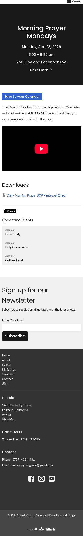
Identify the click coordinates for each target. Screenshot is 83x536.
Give (5, 383)
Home (6, 355)
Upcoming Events (17, 220)
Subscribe (15, 336)
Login (72, 515)
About (6, 360)
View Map (8, 419)
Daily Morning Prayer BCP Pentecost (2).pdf (37, 195)
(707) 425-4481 (24, 459)
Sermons (7, 374)
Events (6, 364)
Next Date (39, 69)
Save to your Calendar (22, 96)
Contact (7, 379)
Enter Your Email (13, 320)
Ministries (9, 369)
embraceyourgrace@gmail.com (32, 465)
